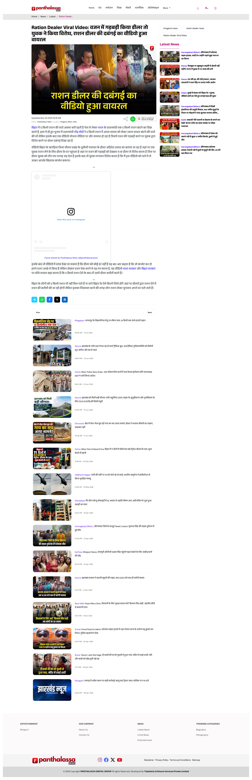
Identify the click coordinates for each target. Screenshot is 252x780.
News (43, 17)
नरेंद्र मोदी (79, 132)
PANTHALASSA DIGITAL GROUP (96, 772)
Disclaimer (149, 760)
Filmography (202, 735)
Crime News (143, 735)
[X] (57, 300)
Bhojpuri (24, 730)
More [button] (165, 8)
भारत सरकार (129, 269)
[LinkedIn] (65, 300)
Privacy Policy (161, 760)
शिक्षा (119, 8)
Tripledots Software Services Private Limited (166, 772)
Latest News (169, 45)
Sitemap (196, 760)
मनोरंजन (109, 8)
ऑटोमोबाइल (153, 8)
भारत (100, 128)
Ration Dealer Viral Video (175, 36)
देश (100, 8)
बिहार (34, 128)
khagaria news (170, 29)
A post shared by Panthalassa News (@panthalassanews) (71, 258)
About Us (83, 730)
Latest (52, 17)
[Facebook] (49, 300)
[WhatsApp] (42, 300)
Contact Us (84, 735)
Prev (38, 312)
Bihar (70, 122)
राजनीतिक (139, 8)
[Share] (126, 119)
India (75, 122)
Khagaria (63, 122)
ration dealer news (195, 29)
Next (150, 312)
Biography (201, 730)
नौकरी (128, 8)
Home (91, 8)
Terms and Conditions (180, 760)
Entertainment (145, 741)
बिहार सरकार (148, 269)
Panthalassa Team (44, 122)
